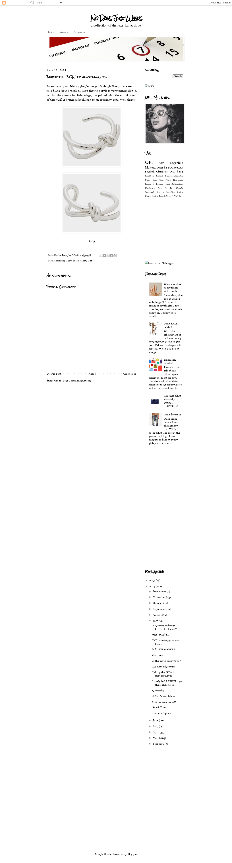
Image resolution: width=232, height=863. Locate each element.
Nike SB (162, 167)
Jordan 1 (149, 184)
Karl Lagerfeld (170, 163)
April (156, 732)
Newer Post (54, 373)
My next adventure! (164, 666)
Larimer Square (161, 713)
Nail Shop (176, 171)
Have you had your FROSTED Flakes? (164, 627)
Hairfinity (178, 180)
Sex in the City (166, 192)
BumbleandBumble (174, 175)
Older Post (129, 373)
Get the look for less (164, 701)
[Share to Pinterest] (115, 255)
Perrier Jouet (163, 184)
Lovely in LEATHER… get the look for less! (167, 683)
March (157, 738)
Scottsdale (150, 192)
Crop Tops (165, 180)
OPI (149, 162)
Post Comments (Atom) (77, 380)
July (155, 620)
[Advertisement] (175, 229)
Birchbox (149, 175)
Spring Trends (158, 196)
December (159, 591)
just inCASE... (160, 634)
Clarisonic (162, 171)
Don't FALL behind (171, 325)
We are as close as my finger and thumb (172, 288)
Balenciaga (61, 260)
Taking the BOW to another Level (163, 674)
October (158, 603)
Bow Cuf (87, 260)
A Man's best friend (163, 696)
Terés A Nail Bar (174, 196)
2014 (152, 586)
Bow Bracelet (74, 260)
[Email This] (101, 255)
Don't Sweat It (172, 414)
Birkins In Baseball (170, 361)
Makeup (150, 167)
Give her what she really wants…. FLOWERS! (172, 401)
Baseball (149, 171)
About (64, 32)
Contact (79, 32)
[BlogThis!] (104, 255)
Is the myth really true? (166, 660)
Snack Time (159, 707)
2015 (152, 580)
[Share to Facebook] (111, 255)
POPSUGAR (175, 167)
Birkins (159, 175)
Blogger (131, 854)
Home (50, 32)
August (157, 614)
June (156, 720)
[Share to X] (108, 255)
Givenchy (158, 690)
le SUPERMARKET (163, 649)
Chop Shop (151, 180)
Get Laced (158, 655)
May (156, 726)
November (159, 597)
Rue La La (165, 188)
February (159, 743)
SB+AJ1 (179, 188)
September (159, 609)
